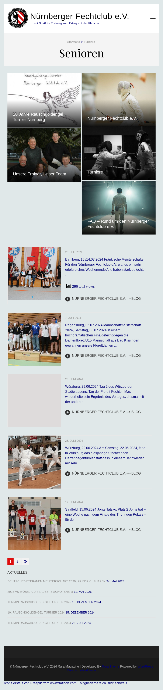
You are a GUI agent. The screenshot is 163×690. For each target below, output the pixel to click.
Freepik (36, 683)
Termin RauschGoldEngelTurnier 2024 (39, 623)
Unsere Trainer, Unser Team (39, 174)
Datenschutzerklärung (82, 670)
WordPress (145, 666)
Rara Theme (110, 666)
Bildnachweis (117, 683)
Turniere (95, 172)
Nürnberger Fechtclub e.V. (79, 16)
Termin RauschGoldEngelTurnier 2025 (39, 602)
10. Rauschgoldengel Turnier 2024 (36, 612)
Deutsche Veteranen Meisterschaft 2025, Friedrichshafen (56, 581)
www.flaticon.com (63, 683)
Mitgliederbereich (93, 683)
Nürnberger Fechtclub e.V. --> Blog (106, 298)
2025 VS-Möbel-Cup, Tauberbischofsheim (40, 591)
